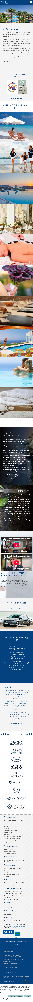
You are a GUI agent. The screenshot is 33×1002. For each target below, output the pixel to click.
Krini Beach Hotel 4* (9, 849)
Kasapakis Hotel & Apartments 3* (13, 830)
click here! (19, 927)
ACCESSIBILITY (22, 942)
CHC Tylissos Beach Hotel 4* (11, 872)
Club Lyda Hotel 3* (9, 828)
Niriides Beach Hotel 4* (10, 851)
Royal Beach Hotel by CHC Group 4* (13, 891)
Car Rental (16, 608)
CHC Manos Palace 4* (10, 853)
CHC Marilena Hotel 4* (10, 824)
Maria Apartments (9, 843)
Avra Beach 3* (8, 876)
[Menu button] (31, 2)
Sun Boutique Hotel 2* (10, 841)
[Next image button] (30, 13)
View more (8, 66)
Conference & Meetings (17, 310)
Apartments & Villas (16, 341)
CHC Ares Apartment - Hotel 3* (12, 838)
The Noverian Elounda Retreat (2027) (14, 883)
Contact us (10, 942)
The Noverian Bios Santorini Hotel (13, 921)
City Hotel (16, 402)
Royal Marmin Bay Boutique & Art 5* (13, 885)
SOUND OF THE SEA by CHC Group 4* (14, 893)
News (17, 944)
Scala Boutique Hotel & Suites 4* (12, 836)
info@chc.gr (10, 961)
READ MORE (7, 590)
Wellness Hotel (16, 249)
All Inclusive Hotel (17, 188)
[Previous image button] (2, 13)
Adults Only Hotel (16, 372)
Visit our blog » (16, 723)
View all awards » (16, 98)
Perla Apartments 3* (9, 834)
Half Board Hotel (16, 219)
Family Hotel (16, 157)
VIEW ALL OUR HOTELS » (16, 422)
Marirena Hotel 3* (9, 832)
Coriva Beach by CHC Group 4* (12, 874)
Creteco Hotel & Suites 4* (11, 826)
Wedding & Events (16, 280)
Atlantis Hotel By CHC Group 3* (12, 899)
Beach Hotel (16, 127)
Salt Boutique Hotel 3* (10, 914)
